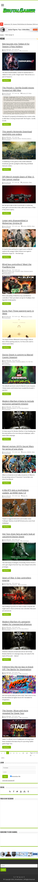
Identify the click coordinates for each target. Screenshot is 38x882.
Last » (2, 757)
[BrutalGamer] (19, 10)
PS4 (29, 361)
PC (7, 51)
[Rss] (10, 791)
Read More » (6, 80)
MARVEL (29, 226)
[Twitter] (17, 791)
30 (30, 755)
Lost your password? (8, 780)
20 (27, 753)
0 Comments (24, 51)
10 (23, 753)
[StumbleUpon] (24, 791)
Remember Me (16, 776)
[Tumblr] (28, 791)
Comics (25, 226)
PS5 (10, 51)
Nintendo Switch (17, 138)
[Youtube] (20, 791)
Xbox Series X (14, 51)
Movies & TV (25, 93)
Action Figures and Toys (10, 541)
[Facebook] (13, 791)
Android (6, 271)
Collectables (25, 182)
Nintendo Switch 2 (26, 138)
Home (2, 35)
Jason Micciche (7, 49)
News (5, 51)
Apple (9, 271)
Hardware (17, 271)
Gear (13, 271)
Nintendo (9, 138)
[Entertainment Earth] (19, 29)
